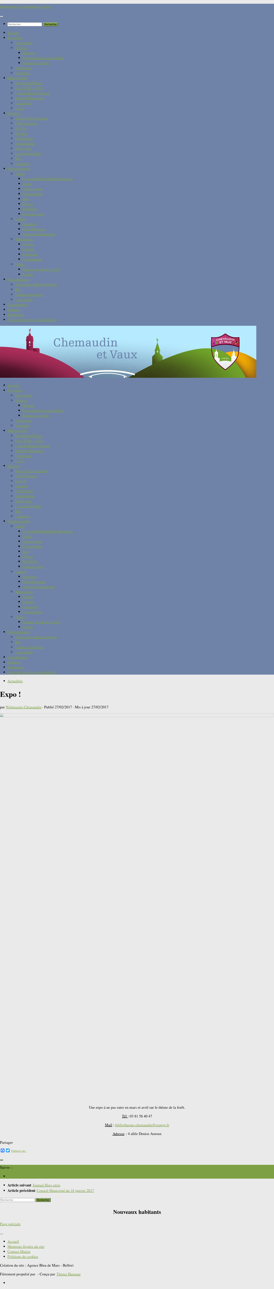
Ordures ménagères (29, 294)
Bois (18, 158)
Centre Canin (32, 188)
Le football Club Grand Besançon (47, 178)
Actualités (15, 680)
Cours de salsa (33, 213)
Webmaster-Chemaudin (23, 706)
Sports (20, 173)
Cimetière (22, 163)
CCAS (19, 108)
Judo (25, 198)
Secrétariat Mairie (28, 82)
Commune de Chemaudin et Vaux (25, 6)
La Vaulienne (32, 259)
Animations (24, 238)
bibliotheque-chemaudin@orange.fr (142, 1124)
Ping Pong (30, 208)
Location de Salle (28, 153)
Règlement (15, 314)
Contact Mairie (18, 1251)
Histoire (21, 47)
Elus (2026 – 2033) (29, 87)
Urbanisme (23, 103)
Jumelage (29, 223)
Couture (28, 249)
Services (13, 113)
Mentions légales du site (25, 1246)
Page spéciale (10, 1223)
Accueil (13, 32)
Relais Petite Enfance (31, 118)
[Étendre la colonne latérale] (1, 1160)
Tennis (27, 183)
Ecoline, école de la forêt (41, 269)
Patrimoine (23, 67)
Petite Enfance (26, 123)
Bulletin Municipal (29, 98)
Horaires (14, 309)
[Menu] (1, 16)
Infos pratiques (18, 279)
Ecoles (20, 264)
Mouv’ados (23, 148)
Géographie (23, 42)
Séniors (28, 244)
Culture (20, 218)
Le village (15, 37)
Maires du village (35, 62)
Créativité (29, 254)
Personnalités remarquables (43, 57)
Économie (22, 72)
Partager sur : (19, 1151)
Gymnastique (32, 193)
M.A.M (20, 128)
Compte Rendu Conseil (32, 92)
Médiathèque (25, 143)
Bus (18, 289)
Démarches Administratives (36, 284)
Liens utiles (24, 299)
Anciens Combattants (38, 233)
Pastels (27, 274)
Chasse (27, 203)
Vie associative (18, 168)
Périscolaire (24, 138)
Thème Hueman (68, 1274)
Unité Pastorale (33, 228)
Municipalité (17, 77)
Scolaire (21, 133)
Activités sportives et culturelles (31, 319)
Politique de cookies (22, 1256)
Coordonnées (17, 304)
